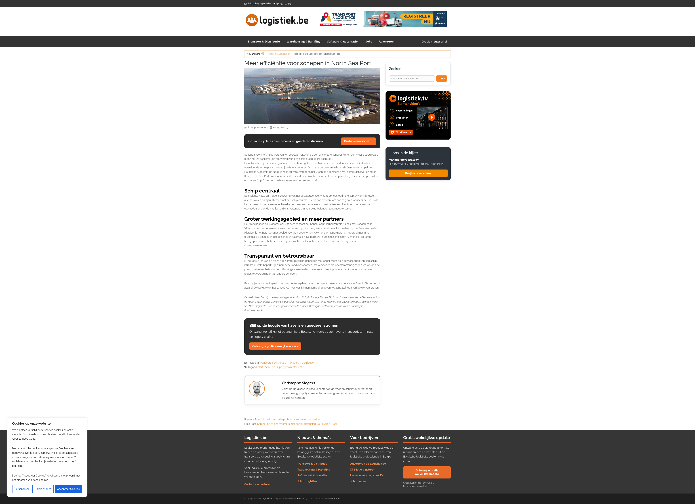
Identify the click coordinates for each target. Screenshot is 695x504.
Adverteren (387, 41)
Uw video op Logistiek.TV (366, 475)
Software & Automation (343, 41)
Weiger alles (43, 489)
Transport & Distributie (264, 41)
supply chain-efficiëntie (290, 367)
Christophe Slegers (298, 383)
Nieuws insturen (364, 469)
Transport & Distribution (301, 362)
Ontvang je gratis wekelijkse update (275, 346)
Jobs (369, 41)
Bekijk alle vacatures (418, 173)
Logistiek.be (267, 498)
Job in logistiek (307, 481)
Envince (300, 498)
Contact (249, 484)
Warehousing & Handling (303, 41)
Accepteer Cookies (68, 489)
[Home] (262, 53)
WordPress (335, 498)
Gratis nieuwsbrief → (358, 141)
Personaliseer (22, 489)
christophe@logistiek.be (259, 3)
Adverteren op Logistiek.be (368, 463)
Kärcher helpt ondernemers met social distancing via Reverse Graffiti (297, 423)
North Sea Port (266, 367)
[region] (47, 457)
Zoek (441, 78)
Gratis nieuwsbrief (434, 41)
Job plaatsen (358, 481)
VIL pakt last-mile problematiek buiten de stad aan (292, 419)
